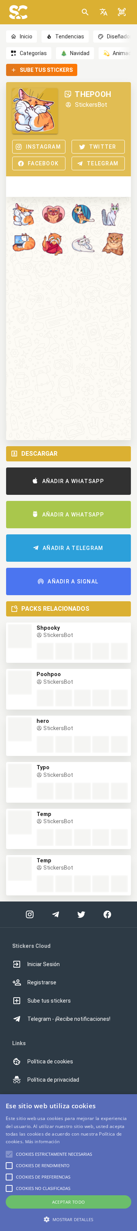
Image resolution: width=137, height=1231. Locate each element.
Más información (42, 1141)
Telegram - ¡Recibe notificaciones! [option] (68, 1019)
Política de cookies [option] (50, 1061)
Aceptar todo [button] (68, 1202)
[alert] (68, 1162)
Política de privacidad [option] (53, 1080)
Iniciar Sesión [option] (43, 964)
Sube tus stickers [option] (49, 1001)
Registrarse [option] (41, 982)
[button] (103, 12)
